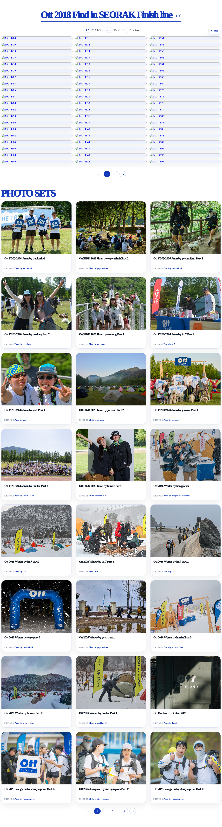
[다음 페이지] (122, 174)
